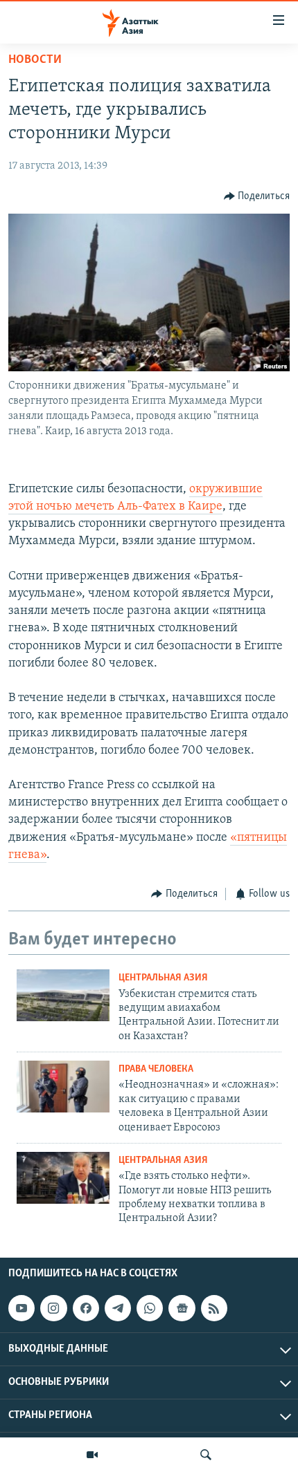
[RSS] (214, 1308)
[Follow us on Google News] (181, 1308)
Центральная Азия (163, 978)
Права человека (156, 1069)
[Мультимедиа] (92, 1454)
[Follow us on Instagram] (53, 1308)
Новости (35, 60)
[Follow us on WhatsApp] (150, 1308)
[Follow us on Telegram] (118, 1308)
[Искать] (206, 1454)
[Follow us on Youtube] (21, 1308)
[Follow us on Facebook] (86, 1308)
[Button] (257, 196)
